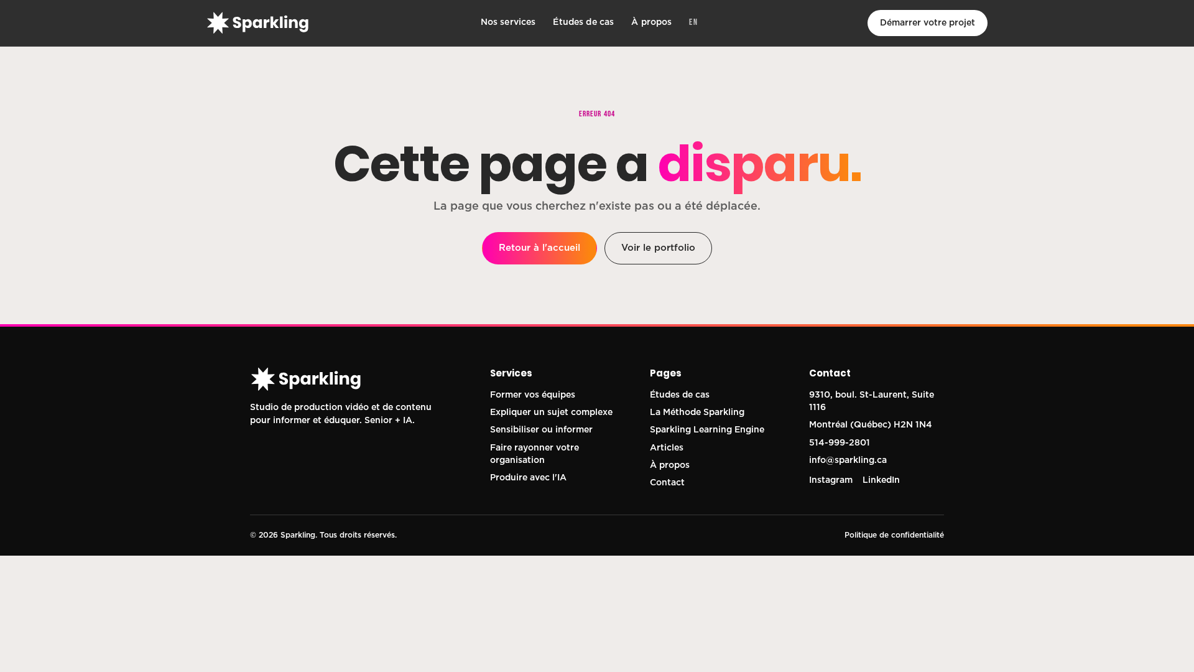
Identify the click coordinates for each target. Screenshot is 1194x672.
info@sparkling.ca (848, 460)
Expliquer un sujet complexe (551, 412)
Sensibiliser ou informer (541, 430)
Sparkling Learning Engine (707, 430)
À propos (651, 22)
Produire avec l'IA (528, 478)
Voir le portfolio (658, 248)
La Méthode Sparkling (697, 412)
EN (693, 22)
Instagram (831, 480)
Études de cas (583, 22)
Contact (667, 482)
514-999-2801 (839, 443)
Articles (666, 448)
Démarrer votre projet (927, 23)
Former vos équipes (532, 395)
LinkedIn (881, 480)
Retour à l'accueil (539, 248)
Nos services (508, 22)
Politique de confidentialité (894, 535)
